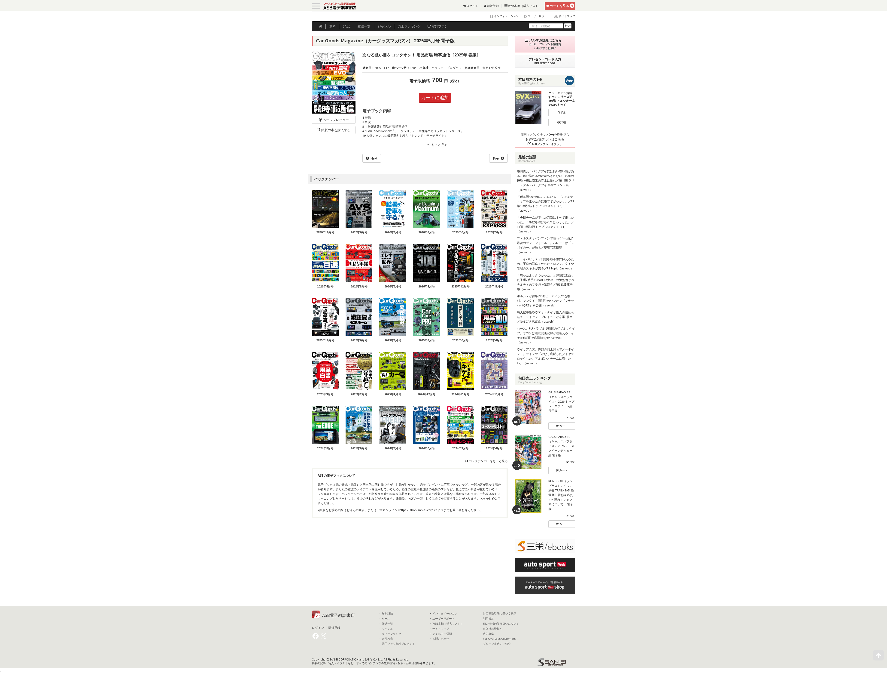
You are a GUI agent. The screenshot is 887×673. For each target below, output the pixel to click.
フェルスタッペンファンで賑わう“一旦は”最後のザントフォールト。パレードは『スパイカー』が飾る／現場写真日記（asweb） (545, 245)
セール (386, 619)
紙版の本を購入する (335, 130)
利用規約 (488, 619)
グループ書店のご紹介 (497, 644)
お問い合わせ (440, 639)
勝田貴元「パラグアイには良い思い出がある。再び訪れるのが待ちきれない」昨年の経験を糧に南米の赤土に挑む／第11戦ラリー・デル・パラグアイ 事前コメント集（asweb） (545, 180)
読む (563, 112)
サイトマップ (566, 16)
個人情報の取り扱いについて (501, 624)
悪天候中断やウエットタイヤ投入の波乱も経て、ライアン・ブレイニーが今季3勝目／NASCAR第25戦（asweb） (545, 317)
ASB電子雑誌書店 (338, 615)
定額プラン (439, 26)
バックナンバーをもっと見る (488, 461)
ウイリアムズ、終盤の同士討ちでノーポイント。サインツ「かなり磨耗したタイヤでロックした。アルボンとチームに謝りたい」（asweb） (545, 356)
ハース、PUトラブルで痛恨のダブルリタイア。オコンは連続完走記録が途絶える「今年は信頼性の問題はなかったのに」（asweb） (546, 335)
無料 (332, 26)
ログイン (472, 6)
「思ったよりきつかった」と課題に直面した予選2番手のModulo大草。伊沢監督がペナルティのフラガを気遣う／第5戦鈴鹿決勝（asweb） (545, 282)
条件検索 (387, 639)
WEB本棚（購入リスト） (447, 624)
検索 (568, 26)
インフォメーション (506, 16)
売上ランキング (391, 634)
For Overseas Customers (499, 639)
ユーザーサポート (538, 16)
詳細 (563, 122)
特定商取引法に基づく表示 (499, 613)
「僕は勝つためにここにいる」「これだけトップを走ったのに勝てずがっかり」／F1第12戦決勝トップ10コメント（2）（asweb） (545, 203)
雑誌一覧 (387, 624)
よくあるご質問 (442, 634)
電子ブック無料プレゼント (398, 644)
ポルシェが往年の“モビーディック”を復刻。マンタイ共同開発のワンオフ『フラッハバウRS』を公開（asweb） (545, 300)
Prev (496, 158)
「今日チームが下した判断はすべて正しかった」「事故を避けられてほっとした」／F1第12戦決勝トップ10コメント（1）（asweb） (545, 224)
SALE (346, 26)
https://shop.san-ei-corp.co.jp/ (420, 510)
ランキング (409, 26)
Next (373, 158)
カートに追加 (435, 97)
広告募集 (488, 634)
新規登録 (492, 6)
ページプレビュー (336, 119)
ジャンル (384, 26)
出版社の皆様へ (492, 629)
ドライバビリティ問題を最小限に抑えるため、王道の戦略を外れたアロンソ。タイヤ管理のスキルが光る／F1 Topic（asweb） (545, 263)
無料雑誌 (387, 613)
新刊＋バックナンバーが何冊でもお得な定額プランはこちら (545, 139)
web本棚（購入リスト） (524, 6)
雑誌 (364, 26)
